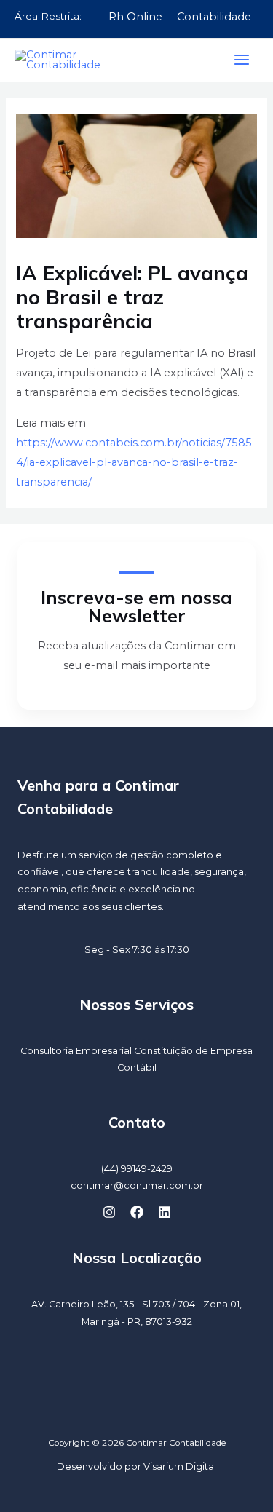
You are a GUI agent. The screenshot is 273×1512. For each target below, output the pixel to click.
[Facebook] (136, 1212)
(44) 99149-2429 (137, 1168)
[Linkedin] (164, 1212)
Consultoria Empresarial (76, 1050)
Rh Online (135, 16)
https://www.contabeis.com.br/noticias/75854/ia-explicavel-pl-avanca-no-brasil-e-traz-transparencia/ (134, 462)
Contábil (137, 1067)
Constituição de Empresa (193, 1050)
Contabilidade (214, 16)
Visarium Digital (179, 1466)
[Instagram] (109, 1212)
